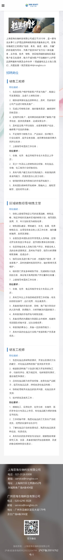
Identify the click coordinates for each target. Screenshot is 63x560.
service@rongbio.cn (26, 478)
